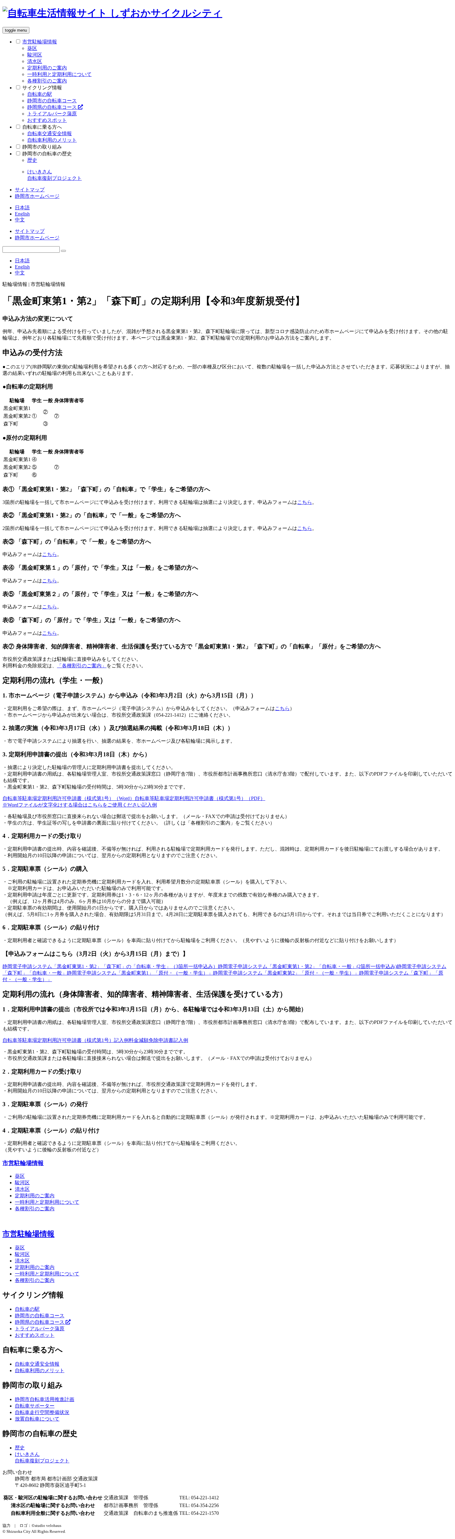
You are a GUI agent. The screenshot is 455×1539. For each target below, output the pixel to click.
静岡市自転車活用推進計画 (44, 1399)
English (22, 213)
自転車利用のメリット (52, 140)
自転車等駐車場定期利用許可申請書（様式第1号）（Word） (68, 798)
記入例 (149, 804)
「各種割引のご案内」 (81, 665)
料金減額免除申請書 (151, 1040)
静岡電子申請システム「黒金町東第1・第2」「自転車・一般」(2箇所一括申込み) (307, 966)
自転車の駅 (39, 94)
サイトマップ (30, 189)
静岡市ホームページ (37, 196)
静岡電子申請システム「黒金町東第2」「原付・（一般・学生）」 (286, 973)
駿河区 (34, 54)
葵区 (32, 48)
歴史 (32, 160)
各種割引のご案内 (47, 80)
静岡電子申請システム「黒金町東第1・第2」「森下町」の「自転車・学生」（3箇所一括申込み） (110, 966)
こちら (304, 502)
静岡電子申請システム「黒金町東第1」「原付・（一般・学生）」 (140, 973)
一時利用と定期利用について (59, 74)
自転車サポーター (34, 1405)
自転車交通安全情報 (49, 133)
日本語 (22, 207)
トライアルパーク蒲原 (52, 113)
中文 (20, 219)
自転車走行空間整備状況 (42, 1412)
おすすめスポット (47, 120)
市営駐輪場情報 (23, 1163)
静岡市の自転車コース (52, 100)
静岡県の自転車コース (52, 107)
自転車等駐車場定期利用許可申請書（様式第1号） (58, 1040)
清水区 (34, 61)
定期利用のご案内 (47, 67)
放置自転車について (37, 1418)
